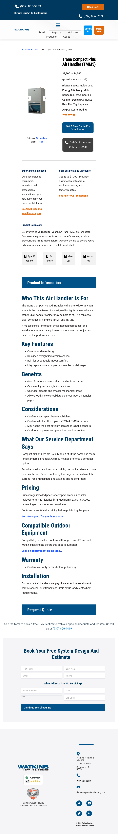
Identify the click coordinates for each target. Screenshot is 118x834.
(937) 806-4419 (62, 628)
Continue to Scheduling (37, 707)
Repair (42, 32)
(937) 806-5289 (84, 781)
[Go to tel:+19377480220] (80, 775)
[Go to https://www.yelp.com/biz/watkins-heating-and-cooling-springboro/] (89, 813)
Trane (40, 142)
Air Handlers (33, 49)
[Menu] (58, 25)
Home (24, 49)
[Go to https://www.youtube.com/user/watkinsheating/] (89, 803)
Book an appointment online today (41, 550)
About (66, 36)
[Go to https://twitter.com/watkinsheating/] (79, 813)
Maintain (73, 32)
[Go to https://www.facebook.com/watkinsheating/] (79, 803)
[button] (28, 98)
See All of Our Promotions (73, 195)
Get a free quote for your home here (42, 516)
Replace (56, 32)
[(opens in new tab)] (33, 793)
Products (51, 36)
